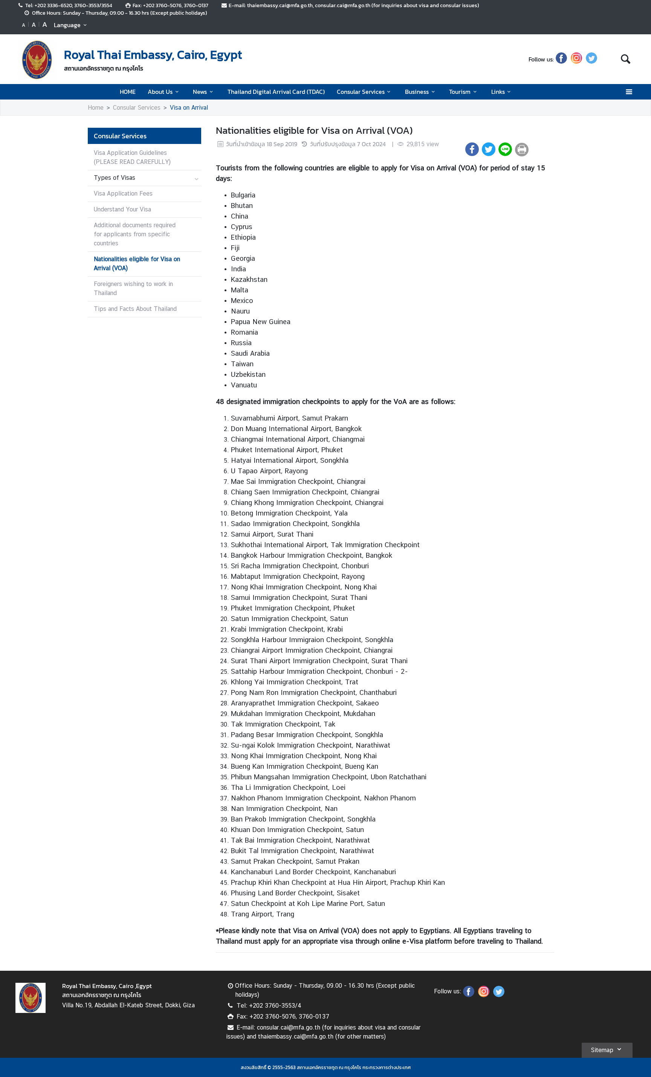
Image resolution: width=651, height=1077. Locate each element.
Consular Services (361, 91)
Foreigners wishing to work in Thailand (133, 288)
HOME (128, 91)
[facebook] (561, 59)
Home (96, 107)
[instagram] (576, 59)
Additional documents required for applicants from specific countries (135, 234)
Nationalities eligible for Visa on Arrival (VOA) (137, 263)
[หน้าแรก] (37, 60)
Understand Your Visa (122, 209)
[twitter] (591, 59)
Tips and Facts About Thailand (135, 308)
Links (498, 91)
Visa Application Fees (123, 193)
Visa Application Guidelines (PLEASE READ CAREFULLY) (132, 157)
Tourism (460, 91)
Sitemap (602, 1050)
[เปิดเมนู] (628, 91)
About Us (160, 91)
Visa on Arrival (189, 107)
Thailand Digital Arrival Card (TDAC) (276, 91)
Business (417, 91)
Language (67, 24)
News (200, 91)
